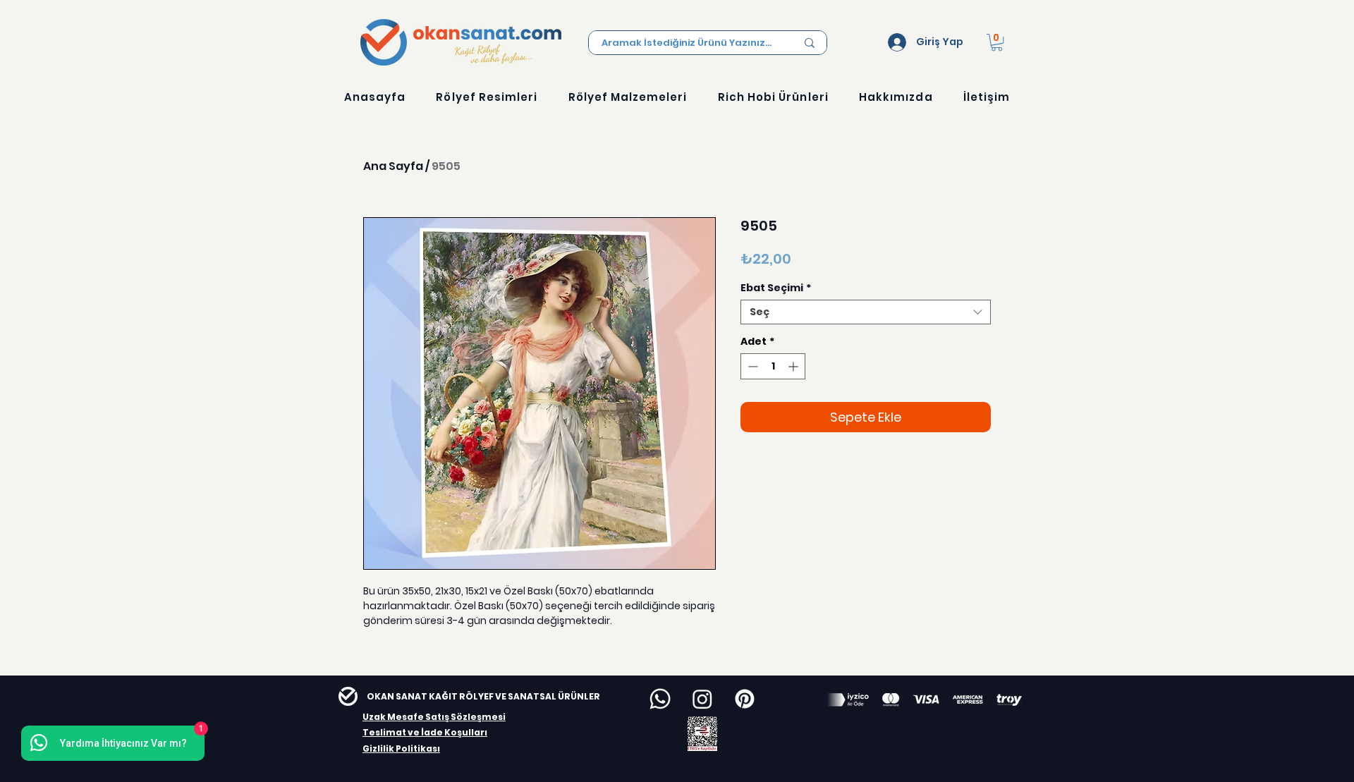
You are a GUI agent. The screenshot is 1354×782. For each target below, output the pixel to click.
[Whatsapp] (660, 698)
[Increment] (794, 366)
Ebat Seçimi (775, 288)
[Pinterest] (744, 698)
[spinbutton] (773, 366)
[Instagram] (702, 698)
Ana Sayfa (393, 166)
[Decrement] (751, 366)
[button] (997, 42)
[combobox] (865, 312)
